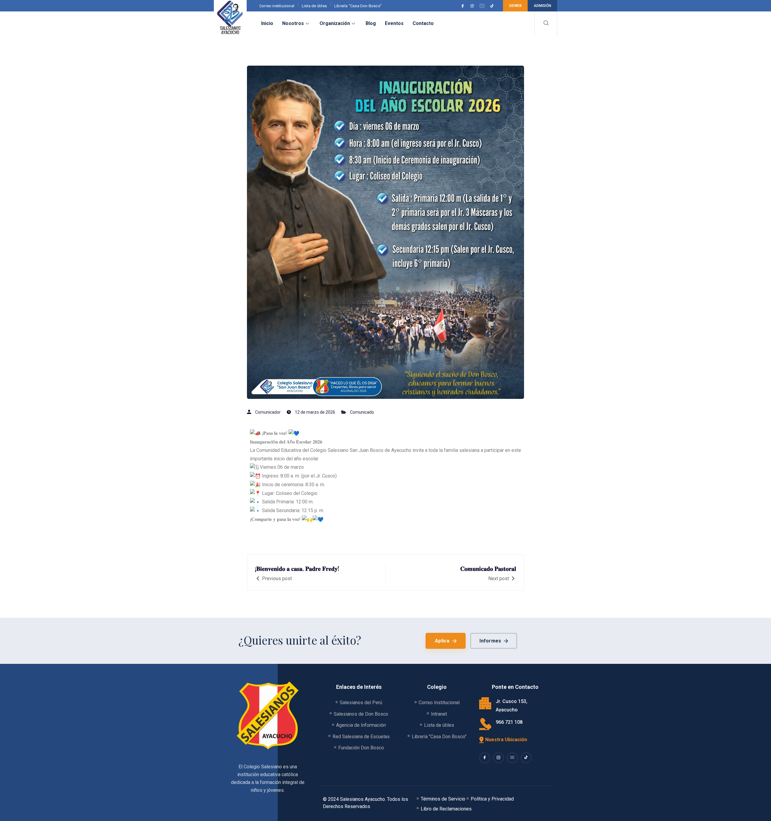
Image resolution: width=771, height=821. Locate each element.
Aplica (442, 641)
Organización (335, 23)
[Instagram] (473, 6)
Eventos (394, 23)
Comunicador (268, 412)
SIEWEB (515, 6)
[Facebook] (463, 6)
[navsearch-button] (545, 23)
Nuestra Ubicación (506, 739)
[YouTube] (483, 6)
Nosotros (293, 23)
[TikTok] (492, 6)
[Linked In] (512, 757)
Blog (371, 23)
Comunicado (362, 412)
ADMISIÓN (542, 6)
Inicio (267, 23)
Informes (490, 641)
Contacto (423, 23)
